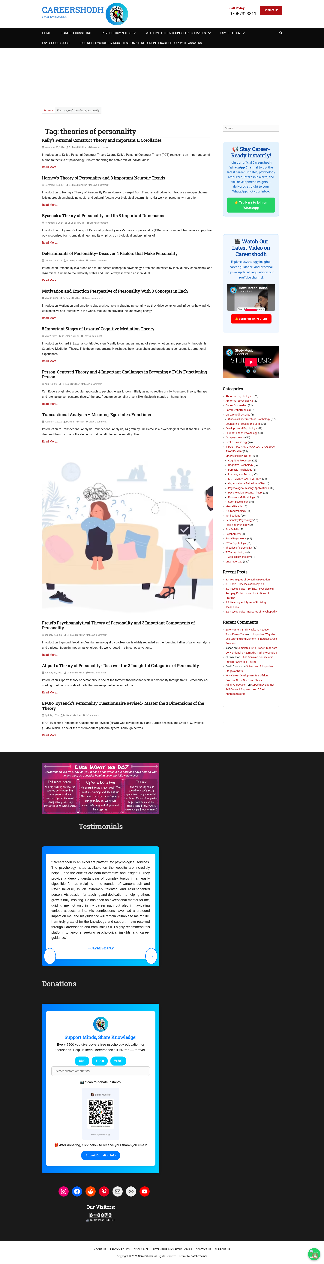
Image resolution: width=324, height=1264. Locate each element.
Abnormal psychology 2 (239, 400)
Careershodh (73, 9)
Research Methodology (241, 497)
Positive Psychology (237, 524)
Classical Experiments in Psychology (249, 419)
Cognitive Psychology (240, 465)
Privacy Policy (120, 1200)
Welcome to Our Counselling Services (176, 33)
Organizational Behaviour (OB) (246, 483)
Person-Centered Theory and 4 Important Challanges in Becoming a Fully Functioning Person (124, 374)
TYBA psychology (236, 552)
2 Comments (92, 715)
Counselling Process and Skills (243, 423)
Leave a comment (100, 147)
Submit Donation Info (101, 1106)
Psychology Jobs (56, 43)
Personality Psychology (239, 520)
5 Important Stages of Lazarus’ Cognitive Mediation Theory (98, 328)
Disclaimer (141, 1200)
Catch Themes (199, 1207)
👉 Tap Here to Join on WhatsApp (251, 205)
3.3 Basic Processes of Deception (245, 584)
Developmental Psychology (241, 428)
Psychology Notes (116, 33)
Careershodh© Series (238, 414)
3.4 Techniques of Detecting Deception (248, 579)
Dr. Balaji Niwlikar (78, 147)
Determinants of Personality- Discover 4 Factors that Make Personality (110, 253)
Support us (222, 1200)
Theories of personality (239, 547)
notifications (233, 515)
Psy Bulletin (230, 33)
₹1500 (118, 1012)
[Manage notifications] (315, 1256)
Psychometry (233, 533)
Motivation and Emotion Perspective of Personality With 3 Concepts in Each (115, 291)
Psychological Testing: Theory (245, 492)
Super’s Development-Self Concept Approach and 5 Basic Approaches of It (251, 689)
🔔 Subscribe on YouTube (251, 318)
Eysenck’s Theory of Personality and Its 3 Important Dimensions (103, 215)
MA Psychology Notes (238, 455)
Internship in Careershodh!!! (172, 1200)
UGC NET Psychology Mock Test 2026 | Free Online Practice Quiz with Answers (141, 43)
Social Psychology (236, 538)
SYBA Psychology (236, 543)
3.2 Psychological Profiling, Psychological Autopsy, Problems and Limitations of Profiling (250, 593)
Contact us (203, 1200)
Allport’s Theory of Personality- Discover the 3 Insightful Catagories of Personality (120, 665)
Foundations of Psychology (241, 432)
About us (100, 1200)
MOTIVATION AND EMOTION (245, 478)
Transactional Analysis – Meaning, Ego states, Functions (96, 414)
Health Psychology (236, 442)
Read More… (50, 167)
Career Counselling (236, 405)
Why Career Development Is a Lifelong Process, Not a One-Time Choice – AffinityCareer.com (247, 680)
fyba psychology (235, 437)
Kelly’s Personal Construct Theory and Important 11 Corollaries (102, 140)
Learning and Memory (241, 474)
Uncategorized (234, 561)
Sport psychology (238, 501)
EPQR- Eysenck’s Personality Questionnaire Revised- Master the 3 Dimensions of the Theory (123, 705)
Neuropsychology (236, 510)
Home (46, 33)
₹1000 (100, 1012)
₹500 (82, 1012)
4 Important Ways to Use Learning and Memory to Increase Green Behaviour (251, 639)
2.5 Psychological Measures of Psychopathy (251, 611)
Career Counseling (76, 33)
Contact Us (271, 10)
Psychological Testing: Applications (248, 488)
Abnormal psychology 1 (239, 396)
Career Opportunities (238, 409)
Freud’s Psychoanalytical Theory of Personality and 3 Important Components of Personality (118, 625)
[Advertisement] (162, 76)
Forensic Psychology (240, 469)
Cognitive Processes (240, 460)
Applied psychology (239, 556)
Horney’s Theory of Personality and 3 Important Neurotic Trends (103, 177)
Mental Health (234, 506)
